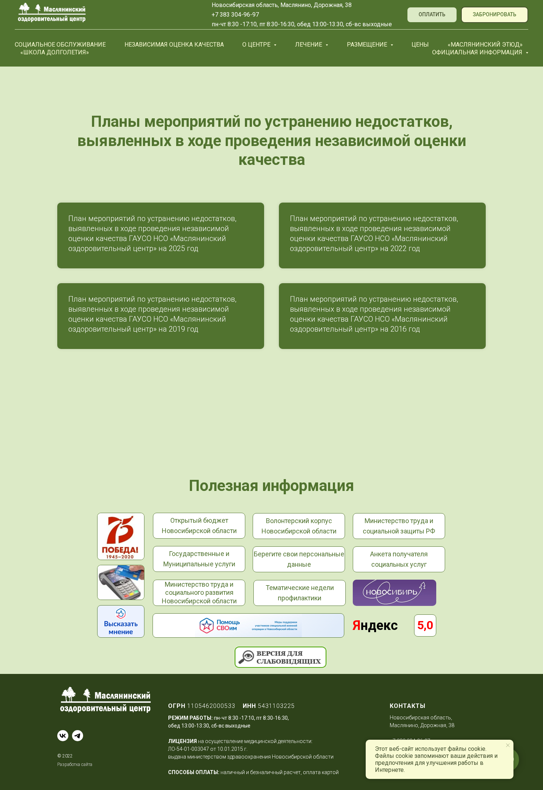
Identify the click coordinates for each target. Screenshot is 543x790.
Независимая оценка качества (174, 44)
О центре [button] (257, 44)
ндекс (375, 625)
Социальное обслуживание (60, 44)
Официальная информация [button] (478, 52)
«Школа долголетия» (54, 52)
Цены (420, 44)
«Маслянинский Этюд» (485, 44)
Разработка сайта (74, 764)
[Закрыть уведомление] (508, 745)
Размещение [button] (368, 44)
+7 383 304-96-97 (235, 14)
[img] (120, 621)
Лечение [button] (309, 44)
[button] (494, 15)
